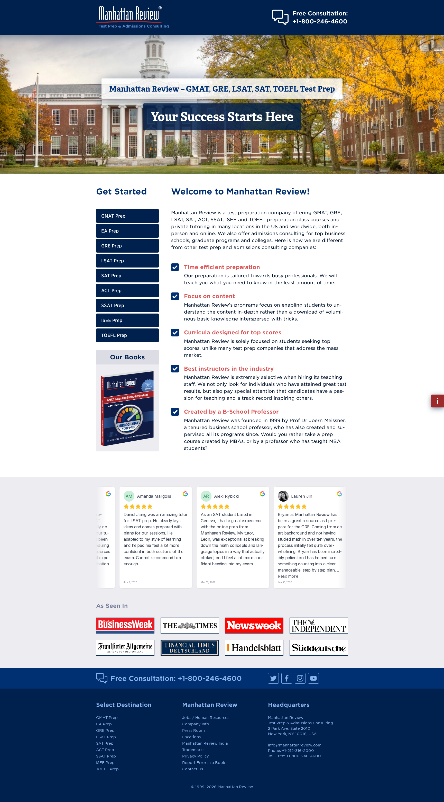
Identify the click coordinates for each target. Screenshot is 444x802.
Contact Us (192, 769)
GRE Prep (111, 245)
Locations (191, 737)
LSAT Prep (112, 260)
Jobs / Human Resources (205, 718)
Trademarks (193, 750)
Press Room (193, 730)
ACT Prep (111, 290)
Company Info (195, 724)
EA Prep (110, 231)
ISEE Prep (111, 320)
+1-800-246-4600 (210, 678)
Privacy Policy (195, 756)
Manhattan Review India (205, 743)
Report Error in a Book (203, 763)
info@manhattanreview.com (294, 745)
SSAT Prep (112, 305)
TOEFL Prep (114, 335)
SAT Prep (111, 275)
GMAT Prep (113, 216)
